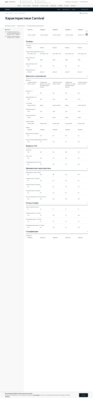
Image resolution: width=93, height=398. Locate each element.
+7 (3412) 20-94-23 (83, 1)
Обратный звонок (84, 13)
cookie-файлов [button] (36, 395)
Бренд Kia (73, 5)
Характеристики (66, 9)
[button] (86, 34)
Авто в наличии (26, 5)
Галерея (73, 9)
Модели (19, 5)
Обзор (58, 9)
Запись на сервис (44, 5)
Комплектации (84, 9)
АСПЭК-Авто (12, 1)
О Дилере (60, 5)
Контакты (66, 5)
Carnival (7, 9)
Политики (7, 396)
